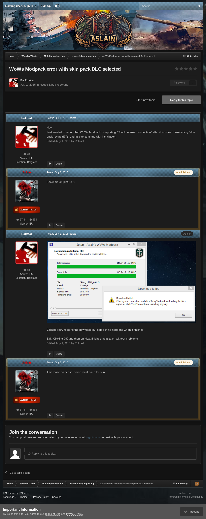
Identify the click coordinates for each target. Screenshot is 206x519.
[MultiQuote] (50, 164)
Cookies (56, 497)
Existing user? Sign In (20, 5)
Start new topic (145, 100)
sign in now (93, 437)
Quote (59, 163)
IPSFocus (24, 493)
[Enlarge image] (121, 281)
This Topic (184, 6)
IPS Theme (9, 493)
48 (28, 154)
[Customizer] (57, 6)
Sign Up (46, 5)
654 (34, 219)
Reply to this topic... (44, 453)
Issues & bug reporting (54, 84)
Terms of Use (52, 513)
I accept (193, 511)
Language (9, 497)
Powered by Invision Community (185, 496)
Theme (24, 497)
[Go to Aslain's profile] (26, 191)
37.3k (22, 219)
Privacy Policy (40, 497)
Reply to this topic (181, 100)
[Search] (199, 6)
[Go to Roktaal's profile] (13, 82)
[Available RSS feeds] (197, 483)
